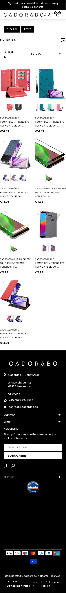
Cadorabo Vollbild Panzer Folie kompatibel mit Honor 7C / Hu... (50, 192)
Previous (38, 108)
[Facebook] (6, 465)
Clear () (12, 29)
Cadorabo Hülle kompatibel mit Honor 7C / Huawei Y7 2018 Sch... (15, 122)
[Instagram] (13, 465)
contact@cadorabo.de (23, 407)
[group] (15, 83)
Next (63, 108)
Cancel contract (18, 586)
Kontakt (45, 586)
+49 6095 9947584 (21, 400)
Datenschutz (53, 582)
